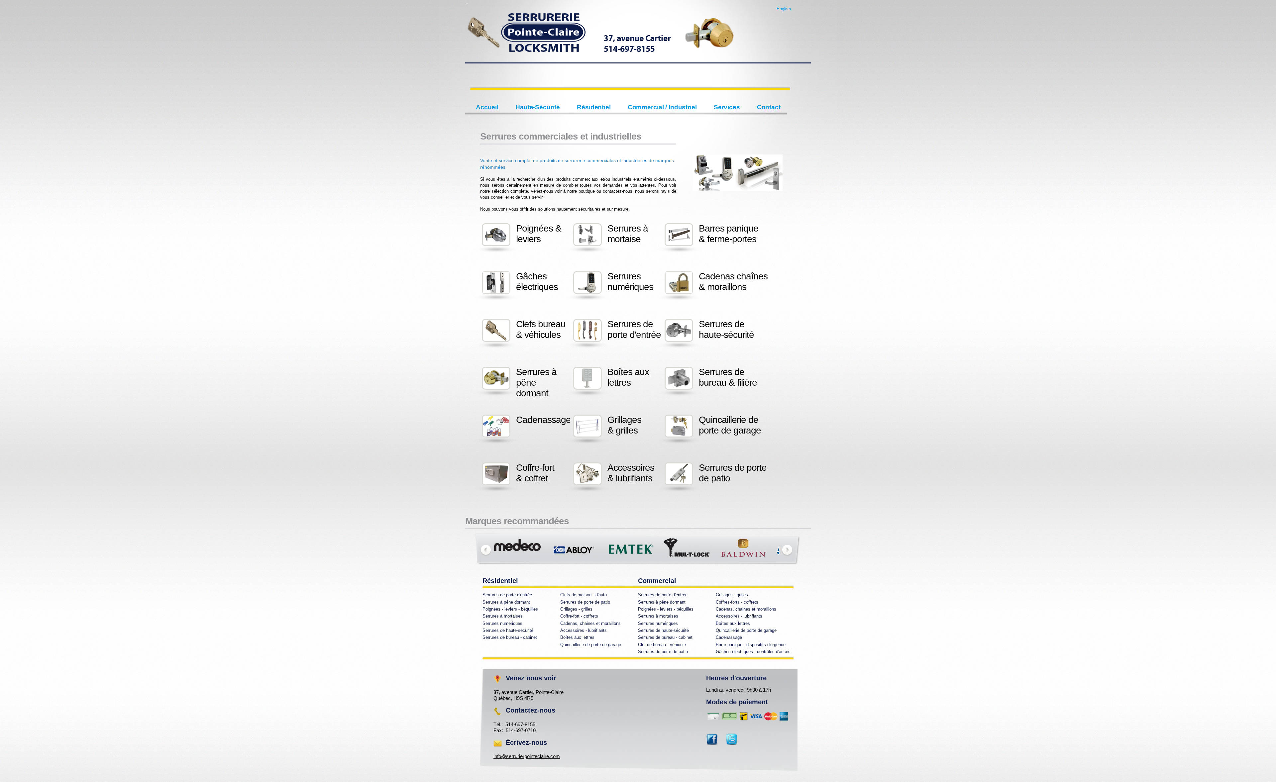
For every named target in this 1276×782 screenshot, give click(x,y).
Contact (769, 107)
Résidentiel (594, 107)
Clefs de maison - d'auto (583, 594)
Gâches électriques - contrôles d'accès (753, 651)
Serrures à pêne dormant (506, 602)
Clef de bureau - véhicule (662, 644)
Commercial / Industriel (662, 107)
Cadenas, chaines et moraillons (746, 609)
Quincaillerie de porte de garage (746, 630)
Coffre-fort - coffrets (579, 616)
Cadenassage (729, 637)
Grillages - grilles (732, 594)
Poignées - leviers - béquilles (510, 609)
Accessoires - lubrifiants (739, 616)
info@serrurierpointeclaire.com (526, 756)
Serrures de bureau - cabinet (509, 637)
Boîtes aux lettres (733, 623)
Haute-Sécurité (537, 107)
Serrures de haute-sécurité (507, 630)
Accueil (487, 107)
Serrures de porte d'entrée (507, 594)
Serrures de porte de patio (585, 602)
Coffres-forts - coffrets (737, 602)
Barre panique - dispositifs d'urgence (751, 644)
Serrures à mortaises (502, 616)
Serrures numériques (502, 623)
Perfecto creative (601, 37)
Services (727, 107)
